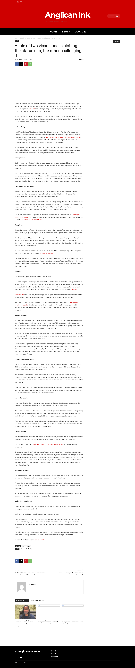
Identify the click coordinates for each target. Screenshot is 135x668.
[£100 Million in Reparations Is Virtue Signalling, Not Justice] (73, 612)
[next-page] (19, 631)
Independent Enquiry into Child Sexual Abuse (47, 444)
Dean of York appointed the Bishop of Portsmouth (71, 574)
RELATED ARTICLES (22, 600)
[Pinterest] (26, 64)
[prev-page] (16, 631)
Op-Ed (22, 38)
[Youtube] (21, 2)
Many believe (19, 295)
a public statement (46, 253)
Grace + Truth (40, 540)
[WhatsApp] (30, 64)
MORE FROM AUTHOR (37, 600)
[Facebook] (15, 2)
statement (74, 289)
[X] (18, 2)
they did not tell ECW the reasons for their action (63, 137)
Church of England (26, 548)
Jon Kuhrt (19, 59)
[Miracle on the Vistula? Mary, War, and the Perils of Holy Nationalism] (49, 612)
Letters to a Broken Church (32, 220)
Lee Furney (24, 217)
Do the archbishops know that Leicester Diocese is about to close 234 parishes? (30, 574)
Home (16, 38)
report (32, 109)
